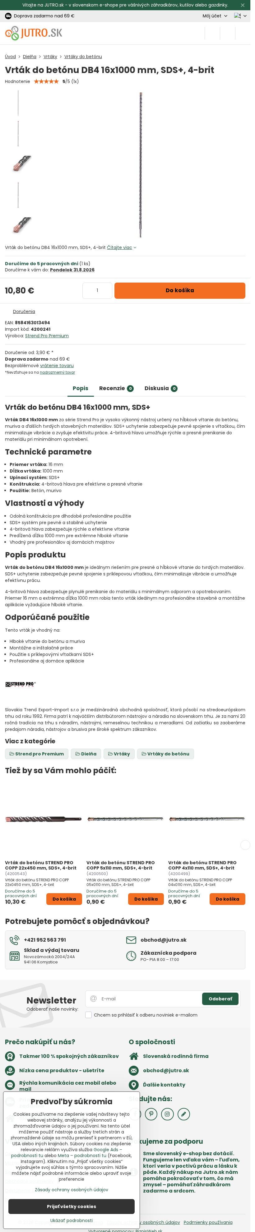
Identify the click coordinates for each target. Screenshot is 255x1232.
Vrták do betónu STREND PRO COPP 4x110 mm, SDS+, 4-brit (202, 865)
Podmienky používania (208, 1222)
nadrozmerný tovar (57, 372)
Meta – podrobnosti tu (82, 1155)
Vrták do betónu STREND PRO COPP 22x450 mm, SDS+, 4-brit (40, 865)
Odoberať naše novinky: (52, 1009)
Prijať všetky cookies (71, 1206)
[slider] (46, 81)
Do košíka (180, 290)
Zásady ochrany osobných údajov (143, 1222)
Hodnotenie (17, 81)
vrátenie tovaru (57, 365)
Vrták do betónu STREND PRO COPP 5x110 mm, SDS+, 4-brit (120, 865)
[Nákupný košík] (227, 33)
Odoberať (220, 999)
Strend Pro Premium (47, 336)
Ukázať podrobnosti (71, 1221)
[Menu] (242, 33)
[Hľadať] (212, 33)
